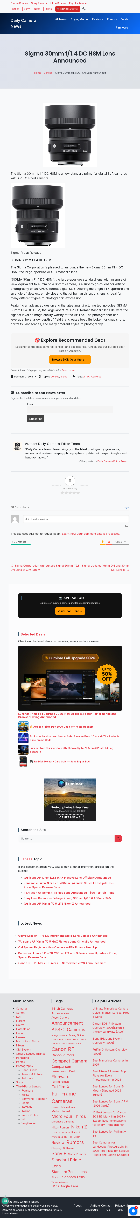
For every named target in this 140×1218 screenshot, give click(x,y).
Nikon (37, 9)
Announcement (67, 1023)
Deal (72, 1071)
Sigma (63, 376)
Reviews (97, 19)
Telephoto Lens (72, 1177)
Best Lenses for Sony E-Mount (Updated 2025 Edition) (108, 1090)
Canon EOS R (58, 1043)
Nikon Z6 (56, 1133)
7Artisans (27, 1090)
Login (125, 507)
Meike (25, 1094)
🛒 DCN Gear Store (68, 9)
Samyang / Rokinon (34, 1098)
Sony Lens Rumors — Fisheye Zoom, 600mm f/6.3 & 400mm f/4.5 (67, 898)
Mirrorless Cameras (63, 1121)
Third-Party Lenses (28, 1086)
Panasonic (23, 1057)
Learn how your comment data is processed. (91, 533)
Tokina (26, 1111)
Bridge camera (59, 1035)
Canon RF (63, 1049)
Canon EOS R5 (73, 1043)
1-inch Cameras (62, 1008)
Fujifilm (48, 9)
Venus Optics (30, 1115)
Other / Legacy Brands (30, 1053)
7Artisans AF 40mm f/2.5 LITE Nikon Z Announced (57, 903)
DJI (18, 1016)
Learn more (68, 370)
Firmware (122, 27)
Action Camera (60, 1017)
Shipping (56, 1148)
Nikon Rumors (58, 3)
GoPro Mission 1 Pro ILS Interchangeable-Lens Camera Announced (63, 935)
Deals (124, 19)
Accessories (60, 1013)
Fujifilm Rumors (78, 3)
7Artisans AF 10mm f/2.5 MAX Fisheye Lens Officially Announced (67, 877)
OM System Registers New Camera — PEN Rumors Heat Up (57, 947)
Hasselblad (23, 1029)
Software (68, 1148)
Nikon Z (79, 1126)
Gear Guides (29, 1070)
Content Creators (59, 1072)
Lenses (55, 376)
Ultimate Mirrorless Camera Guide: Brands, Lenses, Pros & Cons (111, 1012)
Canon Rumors (19, 3)
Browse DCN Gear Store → (70, 359)
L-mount (56, 1107)
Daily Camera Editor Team (112, 461)
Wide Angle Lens (65, 1186)
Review (58, 1142)
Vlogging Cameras (60, 1182)
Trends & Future (32, 1074)
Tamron (27, 1107)
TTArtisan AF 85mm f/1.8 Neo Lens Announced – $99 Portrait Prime (69, 892)
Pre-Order (74, 1136)
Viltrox (26, 1119)
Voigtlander (29, 1123)
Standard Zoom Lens (69, 1172)
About (77, 1205)
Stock (55, 1177)
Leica (19, 1033)
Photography (24, 1066)
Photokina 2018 (59, 1137)
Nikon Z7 (65, 1133)
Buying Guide (79, 19)
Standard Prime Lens (66, 1162)
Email (30, 404)
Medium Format (61, 1111)
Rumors (112, 19)
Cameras (21, 1008)
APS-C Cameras (92, 376)
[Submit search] (118, 838)
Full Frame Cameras (64, 1097)
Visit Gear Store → (70, 611)
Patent (75, 1132)
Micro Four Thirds (28, 1041)
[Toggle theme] (84, 9)
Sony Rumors (39, 3)
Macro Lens (68, 1107)
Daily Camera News (23, 23)
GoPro (20, 1025)
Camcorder (58, 1039)
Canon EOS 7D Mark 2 (75, 1039)
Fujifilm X (60, 1086)
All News (61, 19)
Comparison (61, 1067)
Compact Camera (69, 1061)
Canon (15, 9)
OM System (23, 1049)
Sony (27, 9)
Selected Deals (33, 634)
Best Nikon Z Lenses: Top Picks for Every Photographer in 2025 (109, 1075)
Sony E (59, 1153)
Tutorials (27, 1078)
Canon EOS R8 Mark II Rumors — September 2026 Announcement (62, 963)
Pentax (20, 1062)
